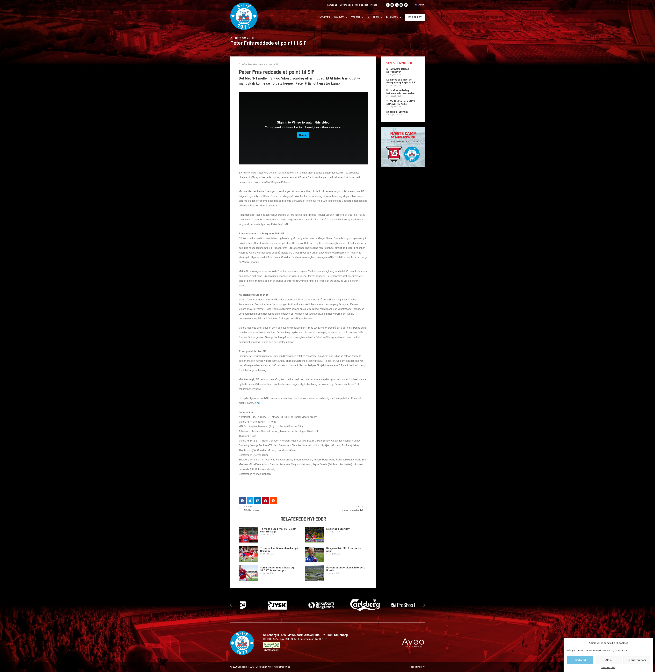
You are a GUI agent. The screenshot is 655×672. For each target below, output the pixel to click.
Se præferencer (636, 660)
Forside (242, 64)
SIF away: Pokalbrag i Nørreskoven (398, 70)
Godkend (580, 660)
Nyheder (324, 17)
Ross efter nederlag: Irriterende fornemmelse (400, 92)
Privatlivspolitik (608, 667)
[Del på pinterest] (265, 500)
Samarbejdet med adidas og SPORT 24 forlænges (277, 569)
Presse (373, 5)
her (258, 402)
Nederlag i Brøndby (338, 528)
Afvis (608, 660)
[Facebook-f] (388, 5)
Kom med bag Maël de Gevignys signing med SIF (401, 81)
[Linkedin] (392, 5)
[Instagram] (397, 5)
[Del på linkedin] (257, 500)
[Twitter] (406, 5)
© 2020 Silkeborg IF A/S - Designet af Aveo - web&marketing (260, 667)
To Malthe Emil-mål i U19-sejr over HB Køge (278, 530)
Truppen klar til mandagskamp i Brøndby (279, 550)
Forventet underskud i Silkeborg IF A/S (345, 569)
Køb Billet (415, 17)
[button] (231, 605)
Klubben (373, 17)
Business (392, 17)
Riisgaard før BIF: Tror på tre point (343, 550)
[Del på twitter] (250, 500)
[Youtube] (401, 5)
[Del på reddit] (273, 500)
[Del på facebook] (242, 500)
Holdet (339, 17)
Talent (355, 17)
